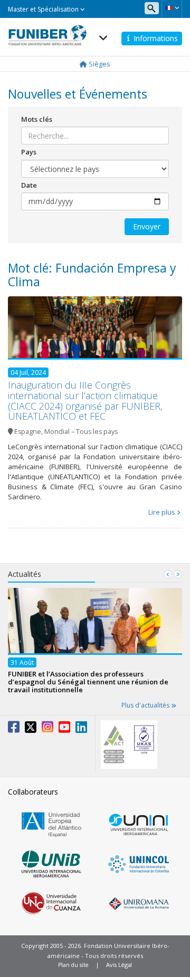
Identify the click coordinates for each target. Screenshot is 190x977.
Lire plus (161, 512)
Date (29, 185)
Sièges (98, 64)
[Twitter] (30, 729)
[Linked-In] (81, 729)
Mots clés (36, 119)
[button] (172, 8)
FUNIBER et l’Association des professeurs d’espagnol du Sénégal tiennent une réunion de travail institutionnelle (88, 681)
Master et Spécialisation (44, 9)
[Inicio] (47, 32)
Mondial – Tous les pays (81, 431)
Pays (28, 152)
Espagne (27, 431)
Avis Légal (119, 965)
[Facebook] (14, 729)
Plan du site (73, 965)
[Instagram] (47, 729)
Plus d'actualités (146, 705)
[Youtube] (64, 729)
